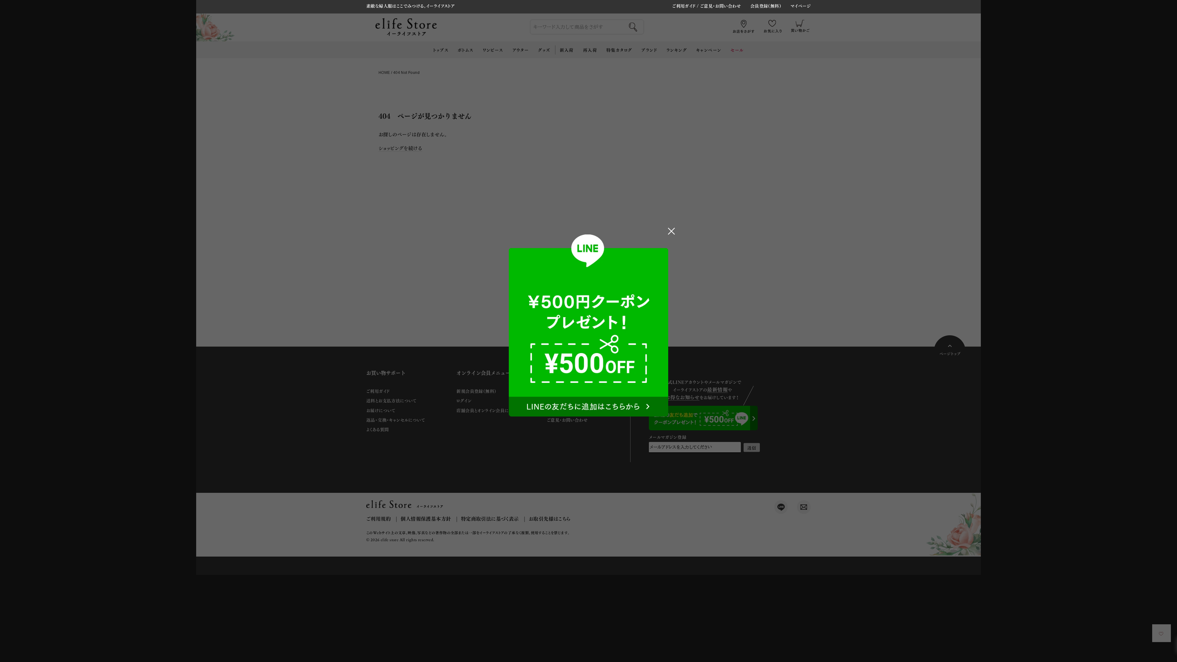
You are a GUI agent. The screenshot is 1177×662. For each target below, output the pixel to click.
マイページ (800, 6)
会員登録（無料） (765, 6)
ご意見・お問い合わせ (720, 5)
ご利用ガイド (683, 5)
